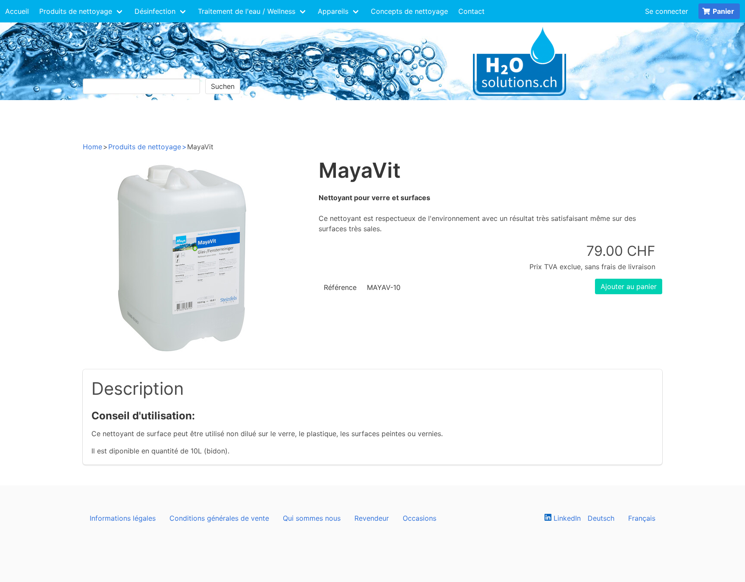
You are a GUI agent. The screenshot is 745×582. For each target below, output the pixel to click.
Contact (471, 11)
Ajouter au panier (629, 286)
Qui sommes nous (312, 518)
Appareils (333, 11)
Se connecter (666, 11)
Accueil (17, 11)
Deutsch (601, 518)
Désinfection (155, 11)
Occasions (419, 518)
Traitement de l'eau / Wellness (246, 11)
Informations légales (123, 518)
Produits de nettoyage (75, 11)
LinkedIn (566, 518)
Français (641, 518)
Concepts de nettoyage (409, 11)
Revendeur (371, 518)
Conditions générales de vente (219, 518)
